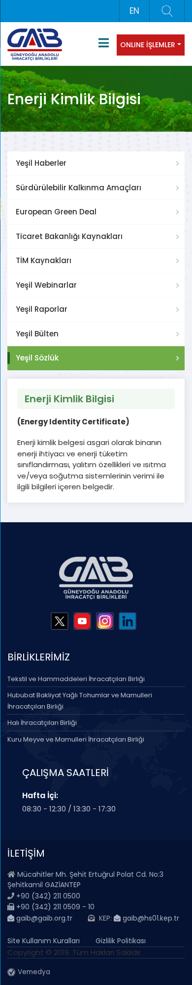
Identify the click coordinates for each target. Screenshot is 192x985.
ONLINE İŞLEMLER (147, 45)
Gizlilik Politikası (121, 941)
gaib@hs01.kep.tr (150, 918)
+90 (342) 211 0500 (48, 896)
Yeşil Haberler (41, 163)
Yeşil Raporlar (41, 309)
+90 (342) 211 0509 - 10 (54, 907)
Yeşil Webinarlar (46, 285)
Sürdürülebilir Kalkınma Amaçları (78, 187)
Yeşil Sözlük (37, 358)
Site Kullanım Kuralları (43, 941)
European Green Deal (56, 212)
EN (134, 11)
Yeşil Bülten (37, 333)
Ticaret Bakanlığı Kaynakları (69, 236)
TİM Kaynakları (43, 260)
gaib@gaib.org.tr (43, 918)
